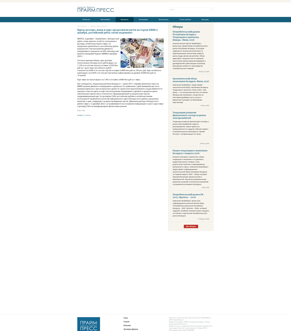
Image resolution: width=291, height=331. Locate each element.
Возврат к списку (84, 115)
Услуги (126, 322)
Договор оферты (131, 329)
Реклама (205, 20)
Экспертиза (163, 20)
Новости (86, 20)
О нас (126, 318)
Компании (143, 20)
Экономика (105, 20)
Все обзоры (191, 226)
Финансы (124, 20)
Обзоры (178, 26)
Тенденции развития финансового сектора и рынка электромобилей (189, 115)
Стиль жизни (185, 20)
